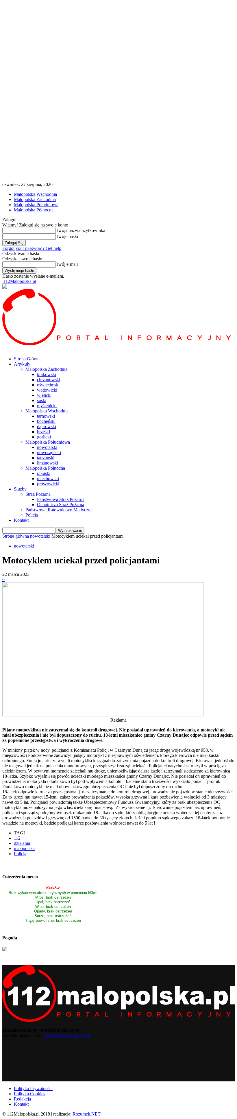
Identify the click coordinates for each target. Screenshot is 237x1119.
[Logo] (118, 343)
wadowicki (47, 390)
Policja (31, 515)
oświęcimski (48, 384)
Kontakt (21, 520)
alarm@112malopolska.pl (67, 1035)
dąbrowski (46, 426)
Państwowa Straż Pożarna (60, 499)
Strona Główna (28, 358)
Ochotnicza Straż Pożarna (60, 504)
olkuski (43, 473)
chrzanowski (48, 379)
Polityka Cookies (29, 1093)
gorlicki (44, 436)
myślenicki (47, 405)
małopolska (24, 848)
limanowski (47, 462)
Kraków (53, 888)
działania (22, 843)
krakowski (46, 374)
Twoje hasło (67, 236)
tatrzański (45, 457)
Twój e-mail (67, 264)
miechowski (48, 478)
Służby (20, 488)
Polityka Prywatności (33, 1088)
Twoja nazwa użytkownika (80, 230)
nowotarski (47, 447)
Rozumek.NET (87, 1113)
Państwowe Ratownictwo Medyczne (58, 509)
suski (41, 400)
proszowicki (48, 483)
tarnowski (46, 416)
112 (17, 838)
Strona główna (15, 536)
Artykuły (22, 364)
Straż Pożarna (38, 494)
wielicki (44, 395)
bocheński (46, 421)
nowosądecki (49, 452)
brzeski (43, 431)
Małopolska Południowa (36, 204)
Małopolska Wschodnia (35, 194)
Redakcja (22, 1098)
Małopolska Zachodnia (35, 199)
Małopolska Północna (33, 209)
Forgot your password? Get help (31, 248)
